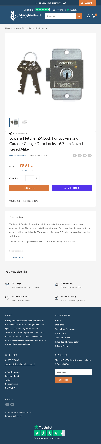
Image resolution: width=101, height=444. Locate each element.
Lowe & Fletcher (17, 155)
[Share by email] (90, 155)
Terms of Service (62, 337)
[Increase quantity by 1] (36, 178)
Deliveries (59, 324)
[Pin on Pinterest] (80, 155)
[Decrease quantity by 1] (22, 178)
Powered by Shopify (13, 416)
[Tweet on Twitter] (85, 155)
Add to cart (29, 188)
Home (7, 28)
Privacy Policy (61, 346)
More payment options (71, 194)
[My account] (88, 15)
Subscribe (89, 3)
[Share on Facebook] (75, 155)
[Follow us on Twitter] (12, 404)
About (58, 320)
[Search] (79, 16)
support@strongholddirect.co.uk (20, 364)
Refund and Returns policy (67, 341)
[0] (93, 16)
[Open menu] (6, 16)
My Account (60, 333)
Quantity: (13, 178)
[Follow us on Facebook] (7, 404)
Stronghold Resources (65, 329)
